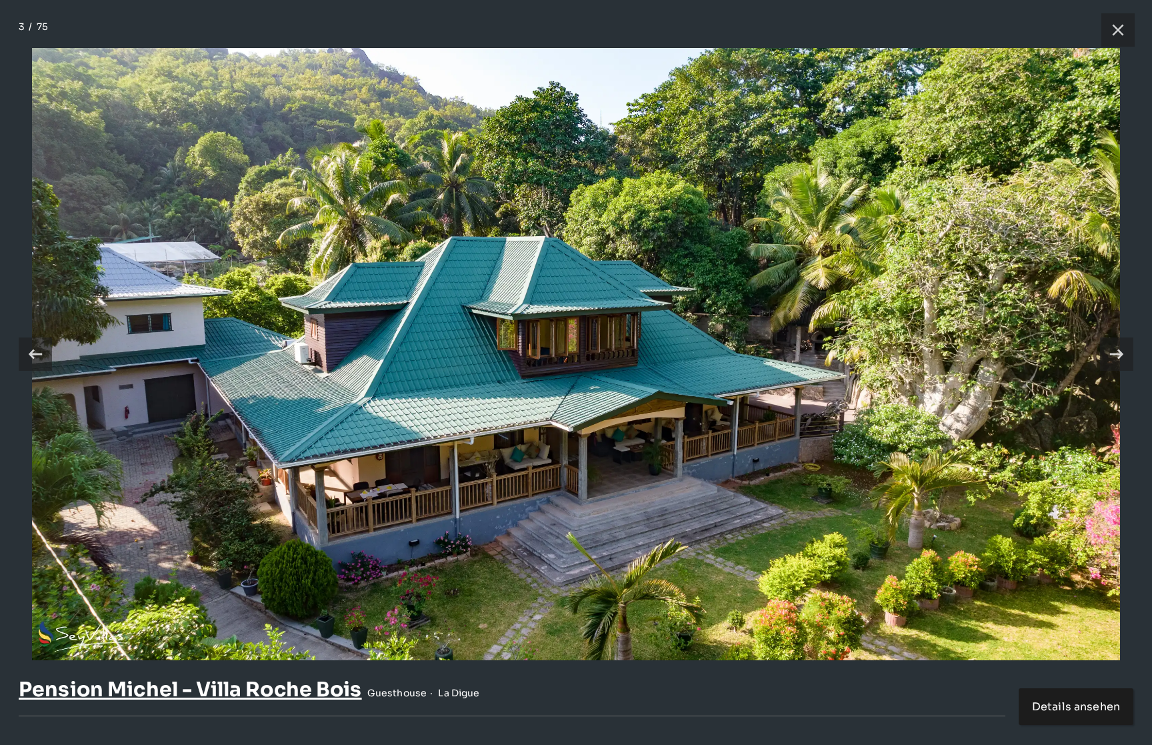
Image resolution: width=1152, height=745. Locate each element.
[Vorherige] (35, 354)
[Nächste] (1116, 354)
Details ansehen (1076, 707)
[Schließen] (1111, 30)
